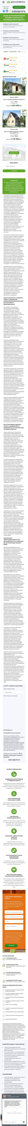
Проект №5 (14, 129)
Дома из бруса (13, 51)
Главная (6, 51)
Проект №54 (14, 97)
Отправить (11, 945)
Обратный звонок (19, 7)
